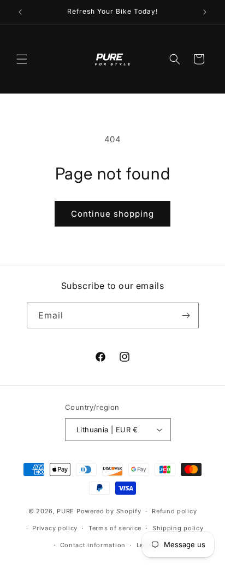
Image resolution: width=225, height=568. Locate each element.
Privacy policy (55, 528)
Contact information (93, 545)
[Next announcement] (205, 12)
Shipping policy (178, 528)
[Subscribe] (186, 315)
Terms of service (114, 528)
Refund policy (174, 511)
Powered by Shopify (108, 511)
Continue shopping (112, 213)
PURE (65, 511)
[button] (22, 59)
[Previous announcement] (20, 12)
